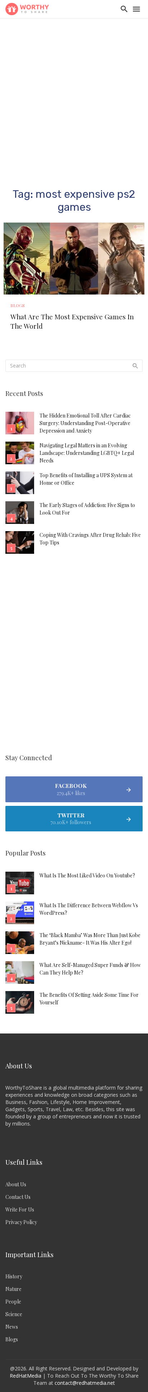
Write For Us (19, 1209)
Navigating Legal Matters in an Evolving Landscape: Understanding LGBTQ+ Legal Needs (87, 453)
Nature (13, 1289)
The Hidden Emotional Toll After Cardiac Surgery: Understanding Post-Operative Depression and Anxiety (85, 423)
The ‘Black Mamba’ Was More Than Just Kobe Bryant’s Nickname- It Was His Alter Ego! (90, 939)
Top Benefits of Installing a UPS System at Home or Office (86, 479)
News (11, 1326)
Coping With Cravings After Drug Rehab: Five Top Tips (90, 538)
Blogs (17, 305)
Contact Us (18, 1197)
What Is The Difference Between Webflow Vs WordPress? (89, 909)
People (13, 1301)
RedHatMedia (25, 1375)
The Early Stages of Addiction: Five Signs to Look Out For (87, 509)
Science (13, 1314)
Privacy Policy (21, 1222)
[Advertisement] (74, 96)
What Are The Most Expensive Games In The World (72, 321)
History (13, 1276)
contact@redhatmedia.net (85, 1382)
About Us (15, 1184)
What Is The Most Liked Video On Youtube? (87, 875)
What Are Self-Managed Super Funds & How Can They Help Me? (90, 969)
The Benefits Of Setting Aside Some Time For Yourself (89, 998)
